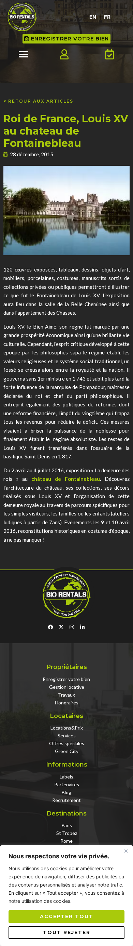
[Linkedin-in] (82, 627)
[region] (66, 895)
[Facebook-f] (50, 627)
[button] (23, 54)
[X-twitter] (61, 627)
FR (107, 17)
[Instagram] (71, 627)
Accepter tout (66, 916)
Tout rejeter (66, 932)
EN (92, 17)
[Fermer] (126, 851)
